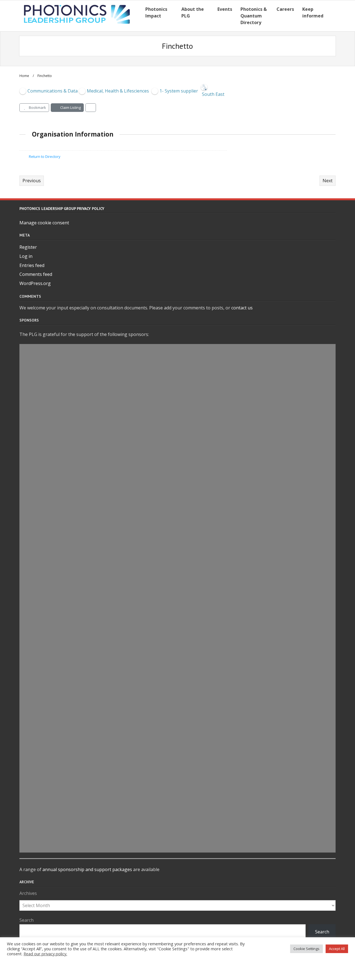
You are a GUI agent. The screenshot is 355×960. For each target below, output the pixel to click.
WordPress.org (35, 283)
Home (24, 75)
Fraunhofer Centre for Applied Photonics (94, 579)
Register (28, 247)
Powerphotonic (56, 503)
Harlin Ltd (49, 401)
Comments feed (35, 274)
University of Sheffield (67, 782)
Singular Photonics (62, 604)
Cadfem (45, 464)
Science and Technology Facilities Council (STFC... (105, 591)
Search (26, 920)
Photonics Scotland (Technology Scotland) (96, 757)
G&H (40, 795)
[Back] (90, 107)
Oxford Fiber (52, 515)
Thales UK (48, 630)
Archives (28, 893)
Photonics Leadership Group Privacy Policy (61, 208)
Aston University (58, 490)
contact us (242, 308)
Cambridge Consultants (69, 439)
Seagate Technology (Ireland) (77, 770)
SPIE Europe (51, 388)
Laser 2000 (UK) (56, 821)
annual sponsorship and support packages (87, 869)
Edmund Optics (56, 617)
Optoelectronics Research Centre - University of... (106, 693)
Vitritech (47, 413)
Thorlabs (47, 833)
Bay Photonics (55, 452)
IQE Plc (44, 363)
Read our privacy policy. (45, 953)
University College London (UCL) (81, 541)
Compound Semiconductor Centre (84, 668)
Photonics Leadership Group (76, 477)
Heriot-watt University (67, 350)
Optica (44, 744)
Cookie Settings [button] (306, 948)
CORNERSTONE (55, 732)
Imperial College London (70, 528)
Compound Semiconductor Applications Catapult (106, 719)
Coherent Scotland (61, 706)
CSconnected (53, 642)
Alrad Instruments (61, 375)
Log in (25, 256)
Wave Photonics (57, 426)
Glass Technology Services (72, 808)
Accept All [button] (337, 948)
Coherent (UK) (54, 681)
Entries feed (31, 265)
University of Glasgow (66, 846)
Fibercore (48, 554)
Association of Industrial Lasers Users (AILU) (99, 655)
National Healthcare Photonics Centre (90, 566)
